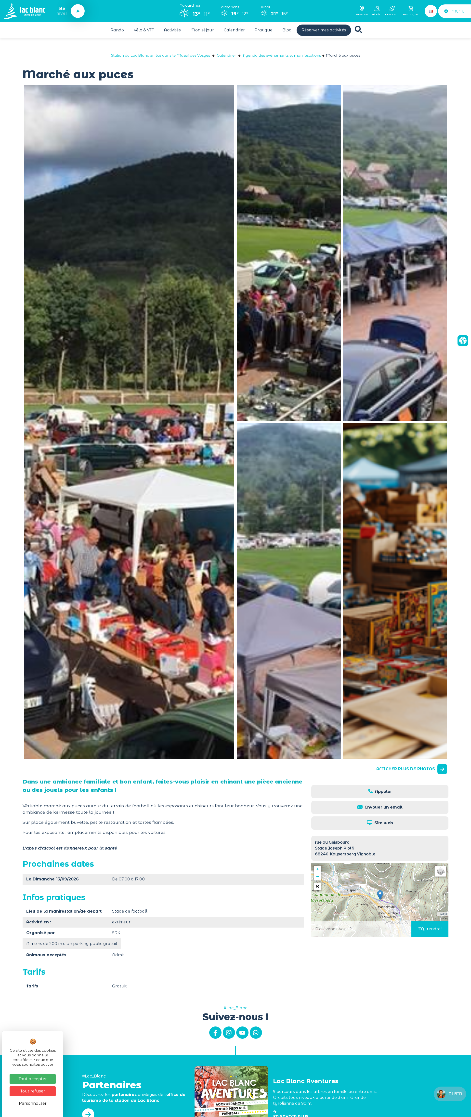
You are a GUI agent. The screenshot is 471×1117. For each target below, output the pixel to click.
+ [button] (317, 869)
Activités (172, 30)
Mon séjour (202, 30)
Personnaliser (33, 1103)
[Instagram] (229, 1032)
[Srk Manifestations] (289, 253)
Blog (287, 30)
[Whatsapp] (256, 1032)
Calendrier (234, 30)
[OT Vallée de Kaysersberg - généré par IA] (395, 591)
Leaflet (442, 914)
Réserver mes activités (323, 30)
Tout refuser (32, 1091)
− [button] (317, 876)
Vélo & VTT (144, 30)
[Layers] (440, 871)
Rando (117, 30)
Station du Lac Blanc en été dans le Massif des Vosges (160, 55)
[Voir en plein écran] (317, 886)
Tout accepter (33, 1079)
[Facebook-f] (215, 1032)
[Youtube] (242, 1032)
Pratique (264, 30)
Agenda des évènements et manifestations (282, 55)
